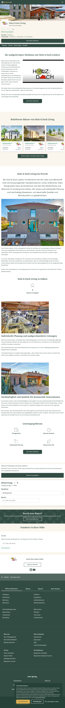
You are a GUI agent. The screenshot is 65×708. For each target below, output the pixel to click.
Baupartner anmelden (40, 653)
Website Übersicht (9, 642)
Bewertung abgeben (7, 32)
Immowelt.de (17, 681)
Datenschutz (37, 637)
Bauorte (40, 589)
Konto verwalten (9, 653)
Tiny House (37, 615)
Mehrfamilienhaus (39, 603)
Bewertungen (17, 45)
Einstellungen (37, 701)
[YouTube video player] (43, 71)
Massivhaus (6, 597)
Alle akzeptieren (23, 701)
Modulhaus (6, 617)
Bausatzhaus (6, 612)
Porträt (10, 45)
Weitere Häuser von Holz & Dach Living (32, 156)
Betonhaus (6, 603)
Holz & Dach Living (15, 577)
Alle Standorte (5, 548)
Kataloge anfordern (10, 658)
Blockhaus (6, 600)
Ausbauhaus (6, 615)
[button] (62, 2)
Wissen (28, 589)
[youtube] (34, 569)
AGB (35, 642)
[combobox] (20, 501)
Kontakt (25, 45)
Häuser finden (8, 656)
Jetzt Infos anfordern (32, 41)
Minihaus (36, 612)
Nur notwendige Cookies (52, 701)
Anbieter (6, 577)
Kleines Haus (37, 609)
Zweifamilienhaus (39, 600)
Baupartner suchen (9, 661)
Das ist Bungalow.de (10, 637)
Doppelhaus (37, 597)
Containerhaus (38, 617)
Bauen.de (47, 681)
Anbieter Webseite (32, 564)
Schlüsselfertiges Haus (9, 609)
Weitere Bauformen (11, 589)
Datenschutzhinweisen (40, 697)
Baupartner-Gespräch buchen (43, 656)
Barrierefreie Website (10, 640)
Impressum (37, 640)
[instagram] (31, 569)
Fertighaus (6, 594)
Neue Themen (55, 589)
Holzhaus (36, 594)
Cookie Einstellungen (40, 645)
